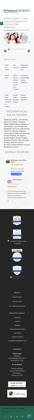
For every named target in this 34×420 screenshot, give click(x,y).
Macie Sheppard (17, 179)
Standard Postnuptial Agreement (23, 97)
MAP (24, 4)
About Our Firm (17, 297)
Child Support (17, 333)
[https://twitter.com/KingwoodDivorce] (11, 416)
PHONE (10, 4)
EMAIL (18, 4)
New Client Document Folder (17, 306)
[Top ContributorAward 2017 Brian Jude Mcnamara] (17, 275)
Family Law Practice (7, 67)
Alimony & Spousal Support (17, 329)
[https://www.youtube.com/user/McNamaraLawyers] (22, 416)
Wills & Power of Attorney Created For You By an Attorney (15, 82)
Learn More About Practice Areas (17, 340)
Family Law (17, 317)
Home (5, 29)
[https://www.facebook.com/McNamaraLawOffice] (5, 416)
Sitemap (19, 411)
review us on (15, 174)
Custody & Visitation (17, 337)
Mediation (17, 325)
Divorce (17, 321)
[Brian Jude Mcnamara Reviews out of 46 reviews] (17, 261)
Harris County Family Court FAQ (24, 67)
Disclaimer (12, 411)
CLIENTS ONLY (17, 301)
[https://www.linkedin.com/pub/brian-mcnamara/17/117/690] (17, 416)
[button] (1, 23)
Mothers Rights (10, 29)
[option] (17, 50)
